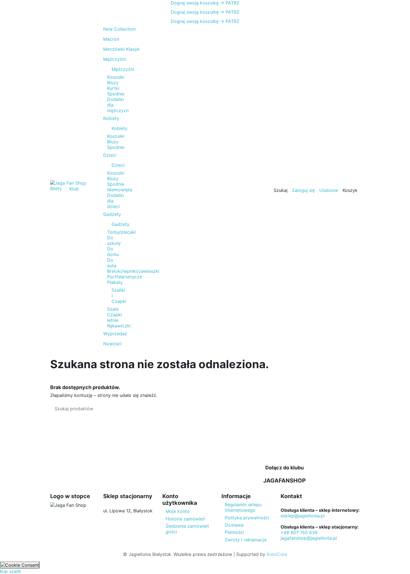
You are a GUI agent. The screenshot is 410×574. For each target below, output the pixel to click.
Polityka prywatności (247, 517)
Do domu (113, 251)
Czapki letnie (114, 317)
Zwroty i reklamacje (246, 539)
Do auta (111, 262)
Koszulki (115, 77)
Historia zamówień (185, 519)
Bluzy (113, 82)
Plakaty (115, 282)
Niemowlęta (119, 189)
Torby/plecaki (121, 232)
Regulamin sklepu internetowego (243, 507)
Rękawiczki (119, 326)
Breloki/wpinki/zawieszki (133, 271)
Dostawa (234, 525)
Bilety (56, 189)
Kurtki (113, 88)
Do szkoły (114, 240)
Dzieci (114, 165)
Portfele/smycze (124, 276)
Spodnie (115, 94)
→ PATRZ (229, 3)
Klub (74, 189)
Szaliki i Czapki (114, 295)
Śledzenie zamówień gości (187, 528)
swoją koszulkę (195, 3)
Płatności (234, 532)
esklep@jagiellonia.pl (303, 515)
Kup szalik (10, 571)
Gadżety (114, 224)
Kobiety (114, 128)
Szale (113, 309)
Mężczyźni (114, 69)
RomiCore (277, 554)
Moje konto (178, 511)
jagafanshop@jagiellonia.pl (309, 538)
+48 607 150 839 (299, 532)
